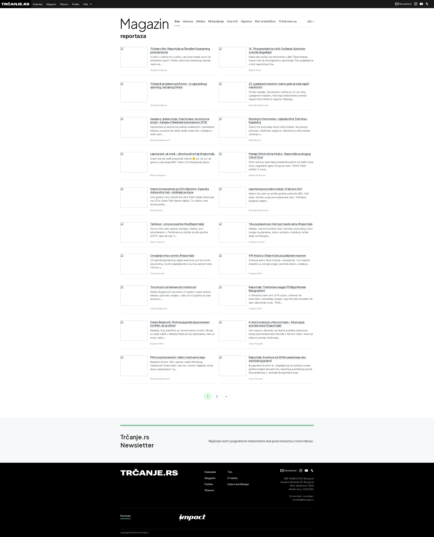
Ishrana (188, 21)
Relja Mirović (255, 140)
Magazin (51, 4)
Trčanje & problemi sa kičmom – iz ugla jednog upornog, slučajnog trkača (178, 85)
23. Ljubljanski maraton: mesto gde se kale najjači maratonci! (279, 85)
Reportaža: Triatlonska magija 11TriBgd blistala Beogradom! (277, 288)
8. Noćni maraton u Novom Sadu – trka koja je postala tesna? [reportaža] (276, 323)
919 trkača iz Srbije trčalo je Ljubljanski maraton (277, 255)
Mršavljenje (216, 21)
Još (309, 21)
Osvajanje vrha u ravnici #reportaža (172, 255)
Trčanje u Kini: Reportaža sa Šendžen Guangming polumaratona (180, 50)
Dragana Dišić (255, 273)
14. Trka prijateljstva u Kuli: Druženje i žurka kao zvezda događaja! (277, 50)
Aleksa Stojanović (257, 175)
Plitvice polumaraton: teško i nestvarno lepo (177, 357)
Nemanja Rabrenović (259, 105)
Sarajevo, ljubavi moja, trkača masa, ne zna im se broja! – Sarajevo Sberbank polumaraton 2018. (179, 120)
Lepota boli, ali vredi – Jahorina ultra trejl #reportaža (182, 153)
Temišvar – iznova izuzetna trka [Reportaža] (177, 224)
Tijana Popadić (256, 343)
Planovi (64, 4)
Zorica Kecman (157, 273)
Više (85, 4)
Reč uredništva (265, 21)
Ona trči (232, 21)
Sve (177, 21)
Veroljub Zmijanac (158, 70)
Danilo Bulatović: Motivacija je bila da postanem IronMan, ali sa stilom (180, 323)
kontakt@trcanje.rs (303, 499)
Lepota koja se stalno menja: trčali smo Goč (275, 189)
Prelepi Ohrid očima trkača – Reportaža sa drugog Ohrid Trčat (280, 155)
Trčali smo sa (288, 21)
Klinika (200, 21)
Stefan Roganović (158, 308)
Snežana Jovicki (257, 242)
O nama (232, 478)
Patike (75, 4)
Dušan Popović (157, 242)
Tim (229, 472)
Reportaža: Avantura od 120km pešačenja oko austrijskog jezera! (277, 358)
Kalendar (38, 4)
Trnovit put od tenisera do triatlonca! (173, 287)
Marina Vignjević (158, 175)
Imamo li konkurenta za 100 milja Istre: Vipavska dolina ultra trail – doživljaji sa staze (179, 190)
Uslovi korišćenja (238, 484)
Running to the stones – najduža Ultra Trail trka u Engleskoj (278, 120)
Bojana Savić (255, 70)
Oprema (246, 21)
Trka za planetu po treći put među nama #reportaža (280, 224)
